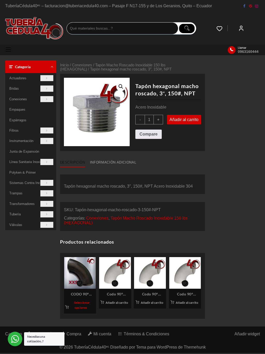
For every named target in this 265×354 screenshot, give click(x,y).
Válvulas (15, 225)
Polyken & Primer (22, 172)
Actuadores (17, 78)
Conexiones (18, 99)
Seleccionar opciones (82, 305)
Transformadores (22, 204)
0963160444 (248, 51)
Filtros (14, 130)
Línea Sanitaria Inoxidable (28, 162)
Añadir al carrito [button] (117, 303)
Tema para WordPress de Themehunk (171, 347)
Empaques (17, 109)
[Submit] (187, 28)
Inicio (64, 65)
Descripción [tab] (72, 162)
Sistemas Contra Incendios (29, 183)
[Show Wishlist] (222, 28)
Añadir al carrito (184, 119)
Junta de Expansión (24, 151)
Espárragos (17, 120)
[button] (121, 86)
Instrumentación (21, 141)
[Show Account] (241, 28)
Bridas (14, 88)
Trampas (16, 193)
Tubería (15, 214)
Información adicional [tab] (113, 162)
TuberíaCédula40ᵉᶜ (91, 347)
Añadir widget (247, 334)
